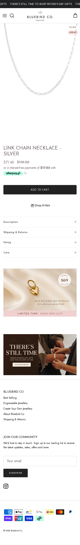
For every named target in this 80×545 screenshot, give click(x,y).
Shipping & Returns (15, 232)
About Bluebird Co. (14, 414)
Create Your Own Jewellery (17, 409)
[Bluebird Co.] (40, 15)
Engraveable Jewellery (15, 403)
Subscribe (15, 472)
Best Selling (10, 398)
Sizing (7, 242)
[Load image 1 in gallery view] (40, 83)
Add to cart (40, 190)
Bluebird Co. (17, 530)
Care (6, 252)
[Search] (14, 15)
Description (10, 222)
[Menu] (4, 15)
